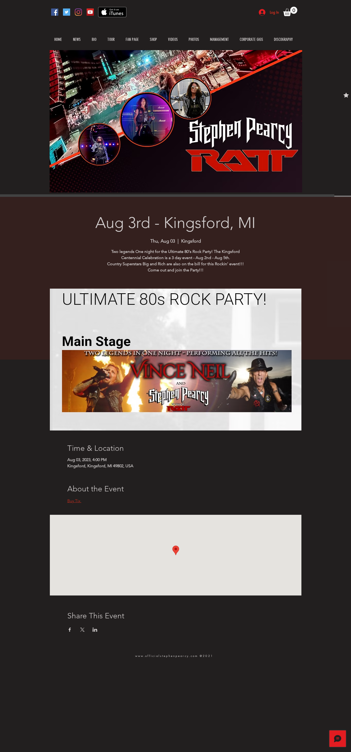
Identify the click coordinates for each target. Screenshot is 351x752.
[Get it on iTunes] (112, 12)
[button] (290, 11)
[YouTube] (90, 12)
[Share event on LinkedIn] (95, 630)
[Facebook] (54, 12)
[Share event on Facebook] (69, 630)
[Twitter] (66, 12)
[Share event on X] (82, 630)
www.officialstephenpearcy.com (166, 656)
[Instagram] (78, 12)
